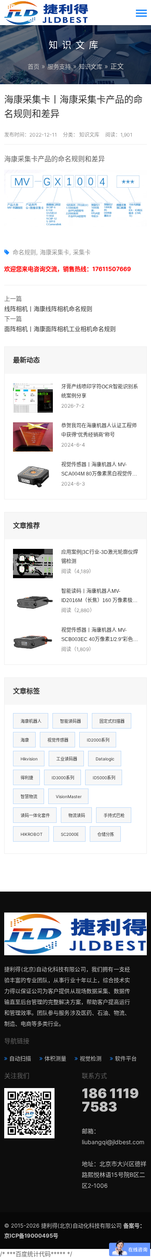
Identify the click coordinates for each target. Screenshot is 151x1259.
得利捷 (27, 777)
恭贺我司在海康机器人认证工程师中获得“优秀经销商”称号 (99, 430)
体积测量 (55, 1058)
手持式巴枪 (114, 815)
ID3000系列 (63, 777)
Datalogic (105, 758)
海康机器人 (31, 721)
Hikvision (29, 758)
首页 (33, 66)
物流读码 (76, 815)
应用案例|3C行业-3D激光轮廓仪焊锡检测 (99, 556)
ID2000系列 (98, 739)
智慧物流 (29, 796)
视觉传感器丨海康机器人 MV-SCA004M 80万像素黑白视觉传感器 (99, 470)
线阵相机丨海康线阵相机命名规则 (48, 308)
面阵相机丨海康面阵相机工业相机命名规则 (60, 328)
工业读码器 (66, 758)
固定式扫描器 (112, 721)
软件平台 (126, 1058)
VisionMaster (69, 796)
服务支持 (59, 66)
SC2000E (70, 834)
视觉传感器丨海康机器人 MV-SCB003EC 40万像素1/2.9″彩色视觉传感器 (99, 635)
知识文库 (90, 66)
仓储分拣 (105, 834)
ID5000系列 (104, 777)
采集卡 (82, 252)
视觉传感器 (57, 739)
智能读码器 (70, 721)
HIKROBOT (31, 834)
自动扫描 (20, 1058)
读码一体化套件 (35, 815)
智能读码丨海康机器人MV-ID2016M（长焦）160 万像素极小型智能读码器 (99, 596)
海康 (25, 739)
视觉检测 (91, 1058)
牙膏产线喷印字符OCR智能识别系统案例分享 (99, 391)
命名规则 (24, 252)
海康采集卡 (54, 252)
